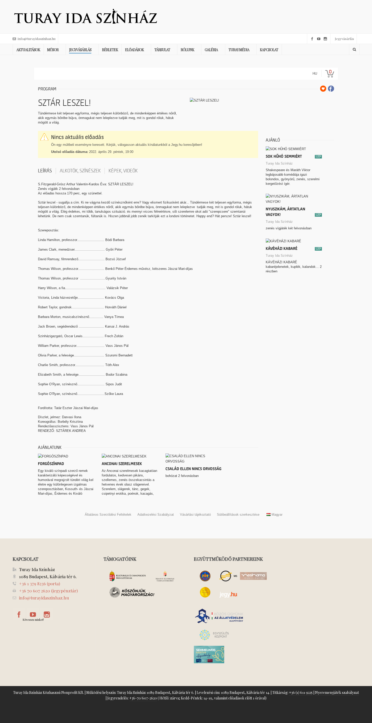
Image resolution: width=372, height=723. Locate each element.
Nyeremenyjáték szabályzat (337, 692)
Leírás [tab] (45, 171)
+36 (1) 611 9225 (301, 692)
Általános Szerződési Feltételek (108, 514)
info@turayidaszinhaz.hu (36, 38)
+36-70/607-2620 (143, 698)
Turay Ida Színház (279, 163)
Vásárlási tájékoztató (195, 514)
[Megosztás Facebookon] (331, 89)
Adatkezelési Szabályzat (155, 514)
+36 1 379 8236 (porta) (39, 583)
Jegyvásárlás (344, 38)
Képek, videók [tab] (123, 171)
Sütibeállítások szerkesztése (238, 514)
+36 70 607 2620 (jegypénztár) (48, 590)
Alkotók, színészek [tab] (80, 171)
